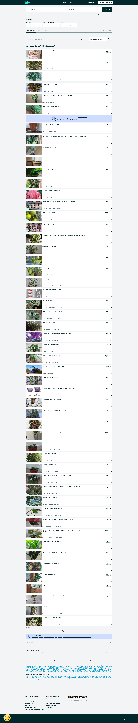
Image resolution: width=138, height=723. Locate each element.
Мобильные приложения (32, 696)
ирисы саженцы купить (45, 677)
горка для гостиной (73, 665)
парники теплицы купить (46, 678)
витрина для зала (52, 668)
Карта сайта (49, 699)
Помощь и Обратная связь (32, 699)
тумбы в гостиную (51, 666)
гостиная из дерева (84, 671)
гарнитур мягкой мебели (74, 671)
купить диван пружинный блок (36, 670)
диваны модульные (100, 665)
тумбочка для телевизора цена (100, 668)
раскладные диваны (39, 665)
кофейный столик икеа (50, 669)
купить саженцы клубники (45, 676)
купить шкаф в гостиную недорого (59, 670)
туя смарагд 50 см (70, 680)
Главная (27, 39)
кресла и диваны (89, 668)
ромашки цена (36, 676)
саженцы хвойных (91, 677)
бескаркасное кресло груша (88, 667)
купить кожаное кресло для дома (52, 667)
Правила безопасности (52, 696)
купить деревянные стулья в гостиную (84, 669)
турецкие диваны (81, 665)
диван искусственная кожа (72, 668)
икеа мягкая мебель (82, 668)
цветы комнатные (70, 637)
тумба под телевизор (30, 665)
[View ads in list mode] (108, 39)
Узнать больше (61, 717)
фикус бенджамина (62, 637)
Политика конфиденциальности (34, 709)
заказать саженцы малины (87, 676)
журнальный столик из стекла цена (38, 669)
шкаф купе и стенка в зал (61, 668)
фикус (44, 637)
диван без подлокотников (56, 665)
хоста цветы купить (69, 679)
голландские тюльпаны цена (99, 676)
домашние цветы (34, 637)
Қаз (70, 2)
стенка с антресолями (47, 670)
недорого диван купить (64, 667)
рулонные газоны (87, 679)
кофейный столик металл (40, 671)
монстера (41, 637)
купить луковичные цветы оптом (98, 679)
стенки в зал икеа (79, 670)
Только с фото (32, 15)
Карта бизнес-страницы (53, 703)
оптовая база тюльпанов (78, 679)
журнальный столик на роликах (76, 667)
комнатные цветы (78, 637)
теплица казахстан (55, 676)
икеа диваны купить (104, 671)
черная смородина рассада (52, 679)
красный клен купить (36, 677)
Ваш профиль (91, 2)
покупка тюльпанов (47, 680)
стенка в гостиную (47, 665)
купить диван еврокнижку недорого (37, 667)
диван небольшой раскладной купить (40, 668)
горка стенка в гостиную (32, 666)
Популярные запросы (52, 705)
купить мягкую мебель (42, 666)
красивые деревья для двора (64, 676)
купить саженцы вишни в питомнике (58, 680)
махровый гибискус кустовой (34, 678)
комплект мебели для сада (79, 680)
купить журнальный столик (90, 665)
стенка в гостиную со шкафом (64, 672)
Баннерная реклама (30, 712)
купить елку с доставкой (82, 677)
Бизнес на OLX (29, 703)
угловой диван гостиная (85, 666)
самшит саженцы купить (56, 678)
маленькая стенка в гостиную (63, 671)
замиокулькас (49, 637)
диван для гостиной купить (50, 671)
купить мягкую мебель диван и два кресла (103, 667)
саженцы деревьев (29, 676)
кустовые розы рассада (93, 678)
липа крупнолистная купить (82, 678)
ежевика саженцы (98, 677)
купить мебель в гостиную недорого (72, 666)
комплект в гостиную (71, 670)
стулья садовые (65, 678)
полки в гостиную (29, 668)
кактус (56, 637)
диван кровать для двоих (60, 669)
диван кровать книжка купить (97, 666)
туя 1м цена (79, 676)
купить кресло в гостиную (71, 669)
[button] (81, 2)
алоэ (53, 637)
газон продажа (74, 676)
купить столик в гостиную (42, 672)
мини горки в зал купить (60, 666)
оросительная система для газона (36, 680)
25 (73, 631)
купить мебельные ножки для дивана (78, 672)
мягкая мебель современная (94, 671)
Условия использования (32, 707)
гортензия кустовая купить (56, 677)
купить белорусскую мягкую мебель (97, 670)
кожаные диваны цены (97, 669)
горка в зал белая (65, 665)
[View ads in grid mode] (111, 39)
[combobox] (47, 9)
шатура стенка (87, 670)
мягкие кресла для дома (53, 672)
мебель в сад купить (72, 678)
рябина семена (62, 679)
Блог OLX (27, 705)
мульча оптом (74, 677)
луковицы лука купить (66, 677)
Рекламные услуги (30, 701)
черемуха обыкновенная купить (40, 679)
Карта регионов (50, 701)
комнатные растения (86, 637)
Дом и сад (32, 39)
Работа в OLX (49, 707)
